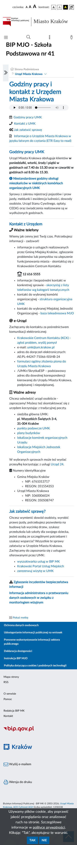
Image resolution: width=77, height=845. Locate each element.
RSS (6, 682)
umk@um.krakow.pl (40, 347)
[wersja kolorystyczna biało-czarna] (59, 7)
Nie (44, 840)
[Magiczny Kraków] (38, 749)
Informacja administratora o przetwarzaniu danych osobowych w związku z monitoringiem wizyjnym (38, 598)
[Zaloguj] (72, 38)
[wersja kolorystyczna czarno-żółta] (65, 7)
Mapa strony (11, 677)
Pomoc (8, 699)
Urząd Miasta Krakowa (28, 74)
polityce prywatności (49, 827)
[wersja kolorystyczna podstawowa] (53, 7)
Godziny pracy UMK (28, 117)
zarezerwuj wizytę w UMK (35, 571)
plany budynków (28, 433)
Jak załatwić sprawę (28, 129)
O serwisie (10, 693)
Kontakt (8, 716)
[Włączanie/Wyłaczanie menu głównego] (6, 37)
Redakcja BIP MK (14, 710)
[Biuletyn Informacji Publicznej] (38, 731)
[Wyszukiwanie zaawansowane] (28, 37)
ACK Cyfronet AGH (23, 807)
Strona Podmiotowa (27, 69)
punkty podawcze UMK (33, 428)
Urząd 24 (57, 464)
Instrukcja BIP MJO (15, 658)
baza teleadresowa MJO (57, 313)
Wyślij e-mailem (19, 764)
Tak (32, 840)
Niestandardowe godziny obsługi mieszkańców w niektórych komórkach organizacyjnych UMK (36, 183)
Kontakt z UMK (25, 123)
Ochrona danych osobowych (21, 625)
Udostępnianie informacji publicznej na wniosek (33, 632)
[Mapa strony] (50, 38)
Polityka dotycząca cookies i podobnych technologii (35, 665)
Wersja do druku (20, 782)
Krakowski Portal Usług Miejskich (40, 566)
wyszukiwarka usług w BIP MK (38, 561)
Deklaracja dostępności (18, 651)
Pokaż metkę (20, 617)
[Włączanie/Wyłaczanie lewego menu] (5, 73)
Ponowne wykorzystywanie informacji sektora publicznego (32, 641)
